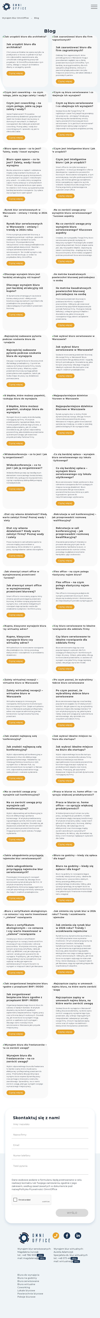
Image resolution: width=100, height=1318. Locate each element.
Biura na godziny (27, 1278)
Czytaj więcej (16, 73)
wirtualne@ (69, 1261)
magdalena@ (33, 1258)
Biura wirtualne (26, 1284)
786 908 (55, 1237)
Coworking (23, 1287)
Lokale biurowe (26, 1290)
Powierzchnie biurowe (30, 1293)
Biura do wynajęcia (28, 1275)
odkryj (56, 1240)
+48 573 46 (67, 1258)
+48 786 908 (32, 1255)
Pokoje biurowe (26, 1297)
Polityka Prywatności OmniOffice (38, 1189)
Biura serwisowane (28, 1281)
